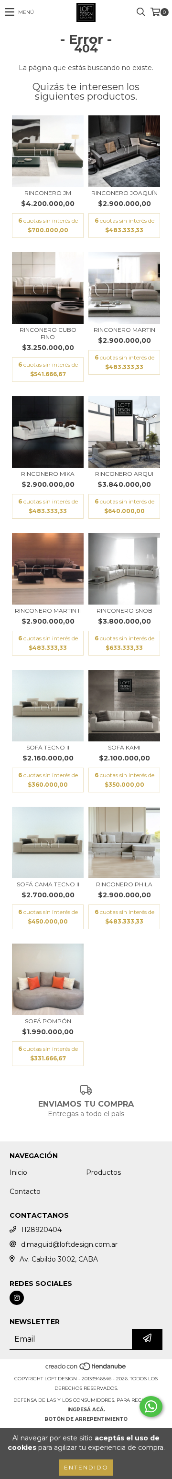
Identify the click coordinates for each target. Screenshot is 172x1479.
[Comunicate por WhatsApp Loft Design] (151, 1406)
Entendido (86, 1467)
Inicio (18, 1172)
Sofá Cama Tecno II (48, 884)
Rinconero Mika (48, 473)
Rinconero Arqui (124, 473)
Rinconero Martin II (48, 610)
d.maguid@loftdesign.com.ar (69, 1244)
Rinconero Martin (124, 329)
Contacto (25, 1191)
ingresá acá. (86, 1410)
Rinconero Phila (124, 884)
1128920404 (41, 1229)
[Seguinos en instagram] (17, 1298)
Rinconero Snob (124, 610)
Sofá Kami (124, 747)
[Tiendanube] (86, 1369)
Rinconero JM (47, 192)
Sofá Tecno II (47, 747)
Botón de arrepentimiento (86, 1419)
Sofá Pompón (48, 1021)
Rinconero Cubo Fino (48, 333)
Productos (103, 1172)
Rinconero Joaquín (124, 192)
